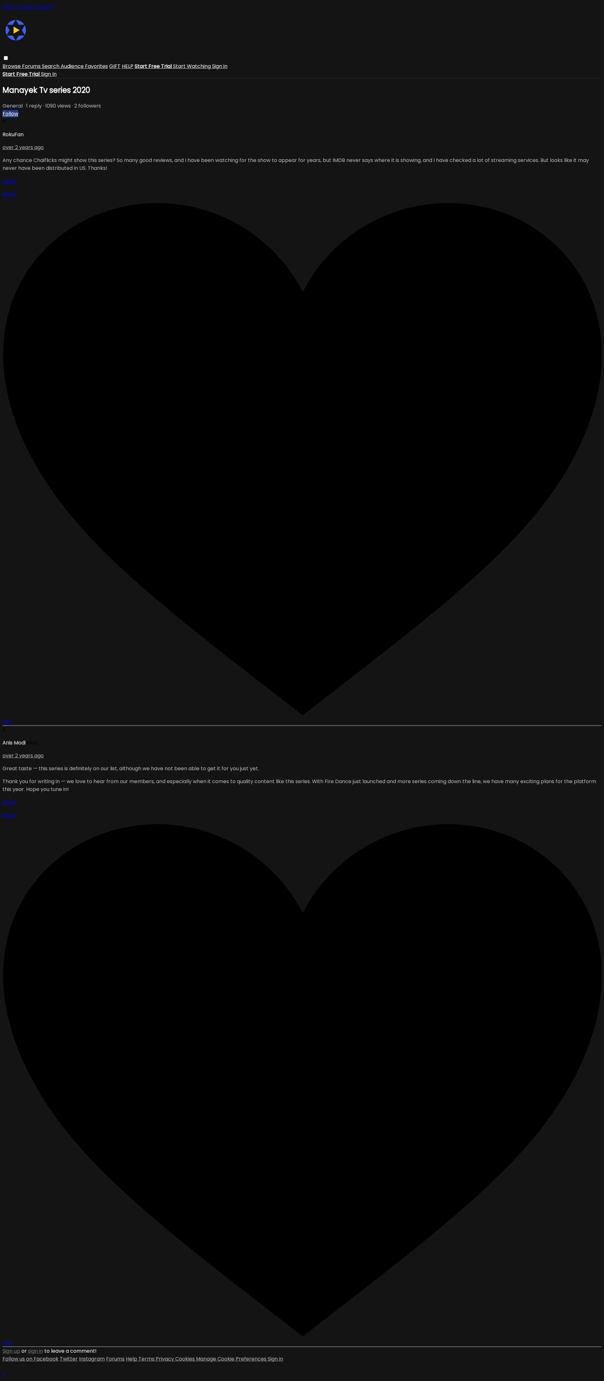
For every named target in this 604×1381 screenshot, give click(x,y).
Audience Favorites (84, 66)
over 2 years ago (23, 147)
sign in (35, 1351)
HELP (127, 66)
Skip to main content (28, 6)
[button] (6, 58)
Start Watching (192, 66)
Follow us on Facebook (31, 1358)
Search (51, 66)
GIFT (114, 66)
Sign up (11, 1351)
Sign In (49, 74)
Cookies (185, 1358)
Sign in (219, 66)
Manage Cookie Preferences (232, 1358)
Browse (12, 66)
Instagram (92, 1358)
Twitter (69, 1358)
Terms (147, 1358)
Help (132, 1358)
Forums (32, 66)
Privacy (165, 1358)
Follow (10, 113)
